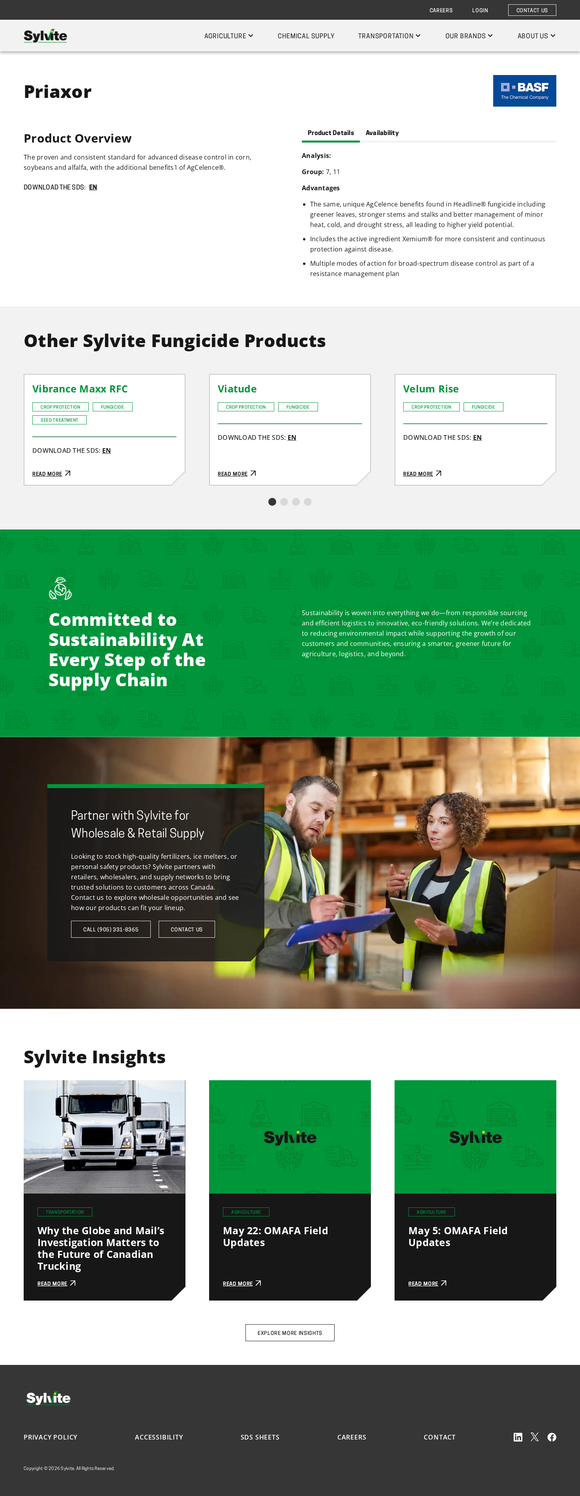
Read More (41, 379)
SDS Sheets (260, 1437)
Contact (440, 1437)
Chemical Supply (306, 37)
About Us (533, 37)
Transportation (385, 37)
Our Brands (465, 37)
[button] (272, 502)
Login (480, 10)
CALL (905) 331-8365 (110, 930)
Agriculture (225, 37)
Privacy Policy (50, 1437)
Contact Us (532, 10)
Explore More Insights (290, 1333)
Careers (441, 10)
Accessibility (159, 1437)
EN (93, 188)
